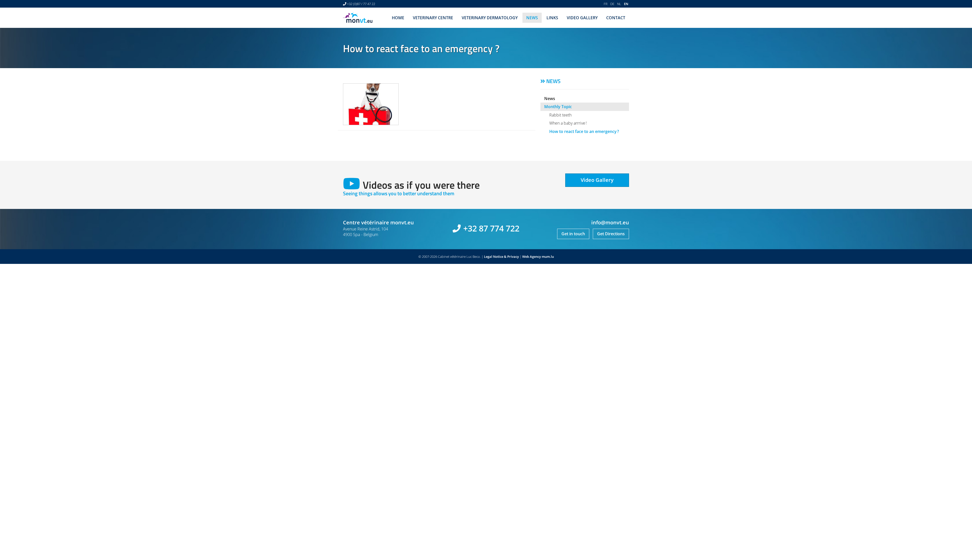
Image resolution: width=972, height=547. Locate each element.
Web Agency (531, 256)
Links (552, 18)
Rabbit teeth (560, 115)
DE (612, 4)
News (532, 18)
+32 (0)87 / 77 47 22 (361, 4)
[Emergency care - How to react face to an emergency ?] (371, 104)
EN (626, 4)
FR (606, 4)
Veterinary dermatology (490, 18)
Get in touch (573, 234)
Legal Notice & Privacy (501, 256)
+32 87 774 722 (491, 228)
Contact (615, 18)
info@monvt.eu (610, 222)
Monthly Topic (558, 106)
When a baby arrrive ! (568, 123)
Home (398, 18)
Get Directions (611, 234)
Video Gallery (582, 18)
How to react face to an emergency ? (584, 131)
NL (619, 4)
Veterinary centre (433, 18)
